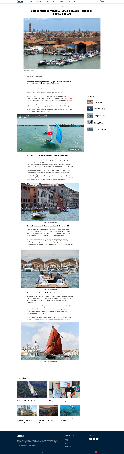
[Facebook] (69, 76)
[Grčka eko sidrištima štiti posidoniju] (70, 410)
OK (96, 452)
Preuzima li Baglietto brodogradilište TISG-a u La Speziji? (46, 420)
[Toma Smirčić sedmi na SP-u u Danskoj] (90, 115)
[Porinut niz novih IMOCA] (90, 129)
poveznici (67, 319)
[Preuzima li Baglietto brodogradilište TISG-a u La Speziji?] (48, 410)
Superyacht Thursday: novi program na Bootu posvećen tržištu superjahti (25, 420)
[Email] (72, 76)
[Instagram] (94, 439)
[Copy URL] (75, 76)
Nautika (62, 6)
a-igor (32, 76)
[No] (122, 452)
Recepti (96, 100)
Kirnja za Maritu (98, 102)
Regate (96, 113)
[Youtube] (97, 439)
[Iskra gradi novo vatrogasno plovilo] (64, 389)
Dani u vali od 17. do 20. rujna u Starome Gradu (30, 401)
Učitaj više (48, 427)
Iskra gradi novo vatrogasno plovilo (59, 401)
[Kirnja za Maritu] (90, 102)
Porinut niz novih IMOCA (100, 129)
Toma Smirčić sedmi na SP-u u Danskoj (99, 116)
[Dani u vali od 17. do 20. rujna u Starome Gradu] (32, 389)
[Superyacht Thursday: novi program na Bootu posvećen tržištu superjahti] (27, 410)
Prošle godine (68, 98)
